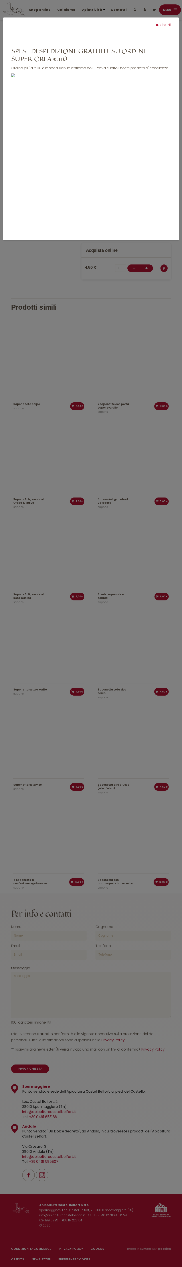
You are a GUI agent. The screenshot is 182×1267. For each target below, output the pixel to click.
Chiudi (165, 24)
